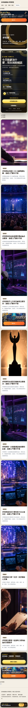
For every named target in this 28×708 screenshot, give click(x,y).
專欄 (9, 5)
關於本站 (15, 694)
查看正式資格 (14, 662)
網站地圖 (20, 694)
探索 (2, 5)
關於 (13, 5)
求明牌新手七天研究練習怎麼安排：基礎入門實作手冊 (13, 302)
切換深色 (17, 5)
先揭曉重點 (14, 105)
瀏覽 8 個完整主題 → (7, 46)
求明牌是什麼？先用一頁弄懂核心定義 (13, 578)
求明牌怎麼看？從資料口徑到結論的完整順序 (13, 641)
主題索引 (3, 694)
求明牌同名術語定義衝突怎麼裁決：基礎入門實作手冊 (13, 382)
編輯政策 (9, 694)
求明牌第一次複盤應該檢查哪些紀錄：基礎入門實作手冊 (13, 448)
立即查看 (21, 704)
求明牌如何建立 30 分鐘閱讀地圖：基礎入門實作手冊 (13, 172)
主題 (6, 5)
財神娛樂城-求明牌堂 (7, 2)
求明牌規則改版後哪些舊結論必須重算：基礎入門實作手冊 (13, 237)
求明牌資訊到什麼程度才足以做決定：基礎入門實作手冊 (13, 513)
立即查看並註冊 (14, 101)
